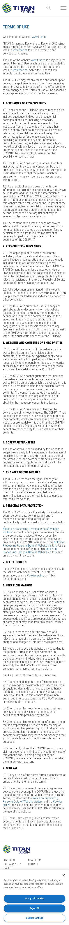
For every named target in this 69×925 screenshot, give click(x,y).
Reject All (34, 908)
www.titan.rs (39, 37)
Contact (33, 864)
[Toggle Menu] (63, 8)
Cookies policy (35, 575)
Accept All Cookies (34, 898)
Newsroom (34, 860)
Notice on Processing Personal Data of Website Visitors (31, 530)
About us (9, 860)
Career (8, 867)
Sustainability (12, 864)
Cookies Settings (34, 918)
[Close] (64, 875)
